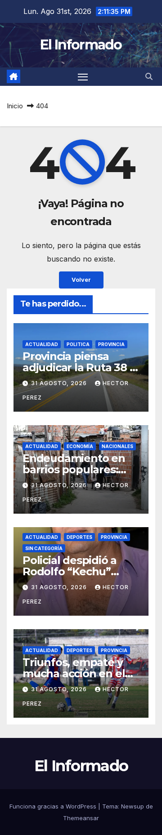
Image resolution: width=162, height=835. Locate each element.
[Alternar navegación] (83, 77)
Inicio (15, 106)
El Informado (81, 44)
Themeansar (81, 818)
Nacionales (117, 446)
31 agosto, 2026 (60, 383)
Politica (78, 344)
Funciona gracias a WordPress (53, 806)
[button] (149, 76)
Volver (81, 279)
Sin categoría (44, 548)
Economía (80, 446)
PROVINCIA (111, 344)
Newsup (132, 806)
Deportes (79, 537)
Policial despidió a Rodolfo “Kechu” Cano (69, 571)
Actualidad (41, 344)
